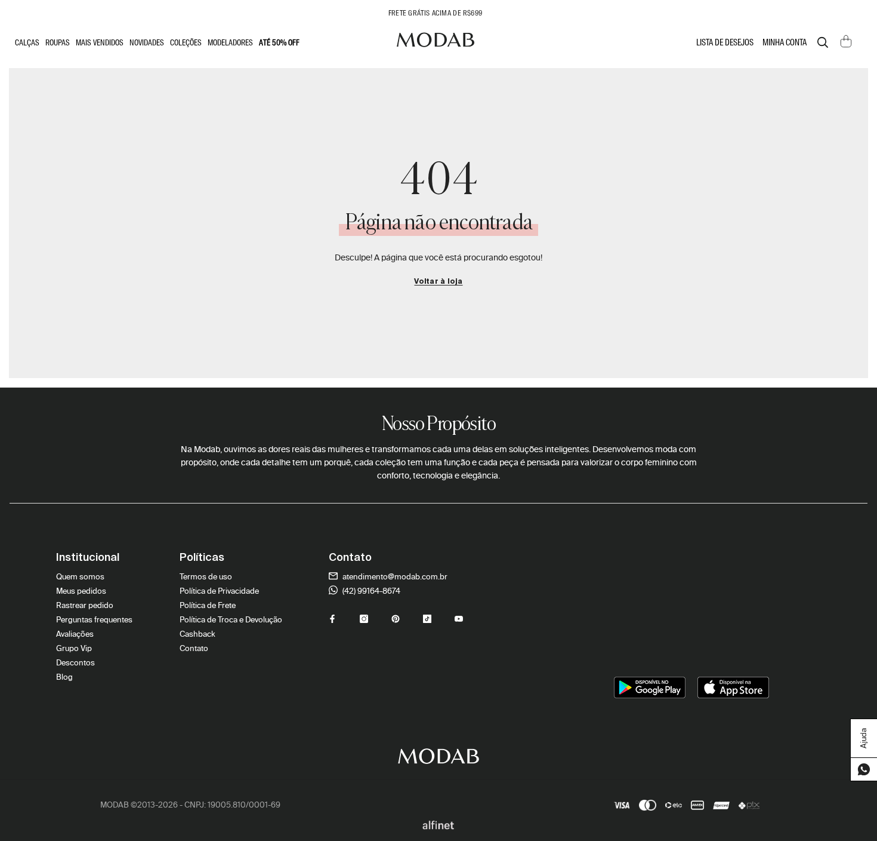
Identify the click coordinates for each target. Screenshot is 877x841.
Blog (64, 677)
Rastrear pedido (84, 605)
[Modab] (435, 42)
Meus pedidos (81, 591)
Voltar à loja (438, 282)
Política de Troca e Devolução (231, 619)
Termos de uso (206, 576)
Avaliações (75, 634)
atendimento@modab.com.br (394, 576)
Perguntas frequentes (94, 619)
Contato (194, 648)
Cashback (197, 634)
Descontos (75, 662)
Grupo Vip (74, 648)
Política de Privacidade (219, 591)
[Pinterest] (395, 618)
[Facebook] (332, 618)
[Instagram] (364, 618)
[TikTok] (427, 618)
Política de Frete (208, 605)
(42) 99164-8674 (370, 591)
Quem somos (80, 576)
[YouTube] (458, 618)
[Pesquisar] (823, 42)
